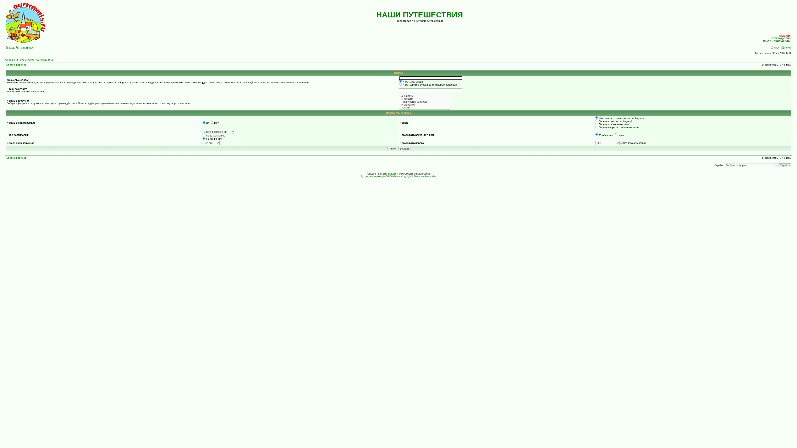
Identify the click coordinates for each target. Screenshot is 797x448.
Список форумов (16, 64)
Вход (11, 47)
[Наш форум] (425, 96)
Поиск (787, 47)
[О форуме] (425, 98)
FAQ (776, 47)
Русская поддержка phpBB (375, 176)
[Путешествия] (425, 104)
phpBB (391, 174)
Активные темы (45, 59)
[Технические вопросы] (425, 101)
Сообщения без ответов (19, 59)
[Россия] (425, 107)
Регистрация (26, 47)
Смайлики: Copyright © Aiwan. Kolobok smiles (412, 176)
